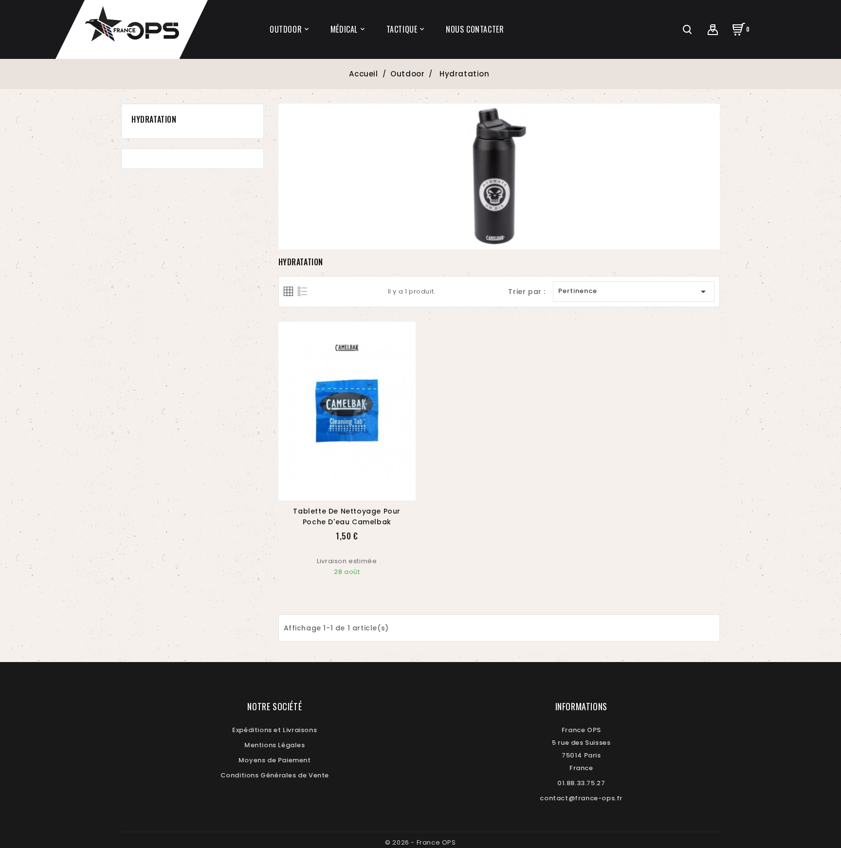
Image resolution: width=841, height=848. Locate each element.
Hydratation (154, 119)
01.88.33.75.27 (581, 783)
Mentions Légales (274, 745)
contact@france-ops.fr (581, 798)
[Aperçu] (358, 490)
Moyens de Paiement (274, 760)
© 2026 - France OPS (420, 842)
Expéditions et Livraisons (274, 730)
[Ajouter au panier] (335, 490)
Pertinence (634, 291)
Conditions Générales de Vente (274, 775)
